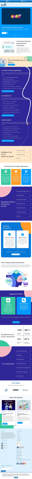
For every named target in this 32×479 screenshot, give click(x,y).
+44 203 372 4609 (19, 451)
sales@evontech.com (20, 457)
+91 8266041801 (20, 454)
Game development (6, 81)
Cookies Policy (11, 476)
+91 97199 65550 (19, 450)
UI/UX (4, 125)
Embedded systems (6, 80)
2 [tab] (16, 424)
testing (28, 179)
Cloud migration (6, 127)
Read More (10, 63)
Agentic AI (5, 106)
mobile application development (12, 76)
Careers (18, 433)
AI (3, 87)
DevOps (4, 78)
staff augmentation (23, 306)
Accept (16, 477)
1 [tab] (15, 424)
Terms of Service (19, 438)
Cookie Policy (19, 439)
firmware (13, 80)
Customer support (6, 111)
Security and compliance (16, 175)
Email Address (3, 466)
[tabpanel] (9, 238)
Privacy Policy (19, 436)
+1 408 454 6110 (19, 453)
